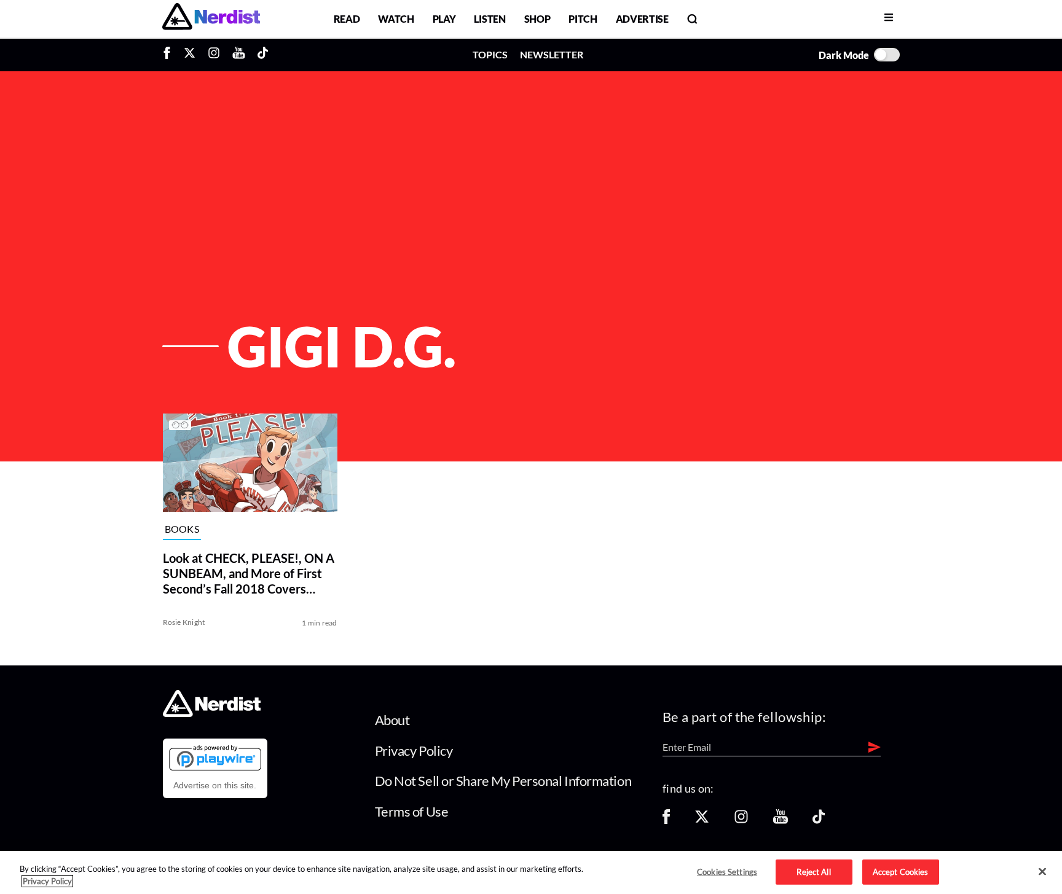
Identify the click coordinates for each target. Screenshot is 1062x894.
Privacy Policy (414, 750)
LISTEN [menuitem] (489, 19)
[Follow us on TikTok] (818, 820)
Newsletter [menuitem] (551, 54)
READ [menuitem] (347, 19)
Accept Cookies (901, 871)
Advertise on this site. (214, 785)
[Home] (212, 713)
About (392, 720)
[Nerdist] (211, 18)
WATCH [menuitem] (396, 19)
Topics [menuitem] (490, 54)
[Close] (1042, 871)
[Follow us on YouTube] (780, 820)
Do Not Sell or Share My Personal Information (503, 780)
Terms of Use (412, 811)
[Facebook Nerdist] (170, 55)
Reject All (813, 871)
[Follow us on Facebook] (666, 820)
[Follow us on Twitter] (701, 820)
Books (182, 529)
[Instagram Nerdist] (214, 55)
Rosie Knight (184, 622)
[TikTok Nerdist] (262, 55)
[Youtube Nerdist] (238, 55)
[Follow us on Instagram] (741, 820)
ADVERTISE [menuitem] (642, 19)
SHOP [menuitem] (537, 19)
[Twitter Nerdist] (190, 55)
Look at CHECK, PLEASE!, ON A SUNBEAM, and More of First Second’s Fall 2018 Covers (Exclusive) (248, 574)
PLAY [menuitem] (444, 19)
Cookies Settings (727, 871)
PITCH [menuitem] (582, 19)
